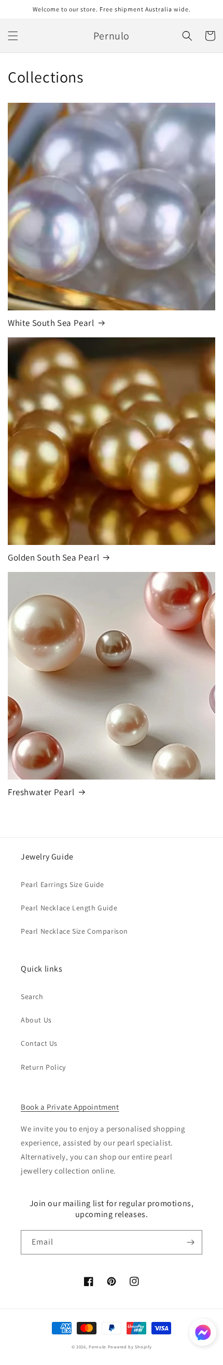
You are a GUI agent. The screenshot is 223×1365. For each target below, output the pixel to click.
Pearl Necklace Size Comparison (74, 931)
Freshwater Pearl (41, 792)
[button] (13, 35)
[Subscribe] (190, 1242)
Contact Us (39, 1043)
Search (32, 996)
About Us (36, 1020)
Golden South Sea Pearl (53, 557)
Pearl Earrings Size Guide (62, 884)
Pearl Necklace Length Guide (69, 907)
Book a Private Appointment (70, 1107)
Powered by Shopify (130, 1346)
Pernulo (97, 1346)
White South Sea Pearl (51, 323)
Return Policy (43, 1067)
